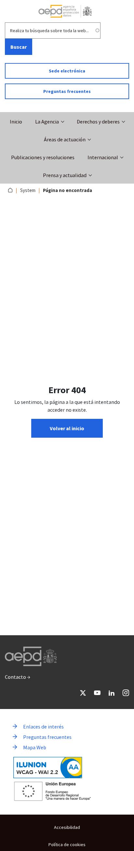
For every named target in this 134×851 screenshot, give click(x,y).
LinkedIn (111, 693)
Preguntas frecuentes (67, 91)
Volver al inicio (67, 428)
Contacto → (17, 677)
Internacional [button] (102, 157)
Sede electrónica (67, 71)
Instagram (126, 693)
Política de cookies (67, 844)
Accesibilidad (67, 827)
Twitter (83, 693)
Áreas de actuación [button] (65, 139)
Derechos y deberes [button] (98, 121)
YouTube (97, 693)
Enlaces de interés (43, 726)
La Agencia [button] (47, 121)
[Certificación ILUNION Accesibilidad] (47, 767)
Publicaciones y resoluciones (42, 157)
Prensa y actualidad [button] (65, 175)
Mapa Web (34, 747)
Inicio (16, 121)
